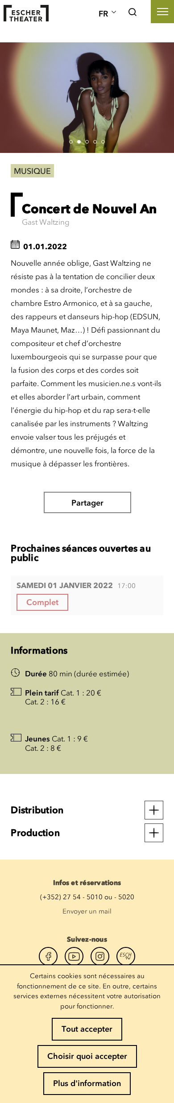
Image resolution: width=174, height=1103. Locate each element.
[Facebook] (48, 956)
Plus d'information (87, 1083)
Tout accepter (87, 1029)
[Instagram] (100, 956)
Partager (87, 503)
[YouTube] (74, 956)
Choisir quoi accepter (87, 1056)
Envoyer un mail (87, 911)
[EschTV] (125, 956)
